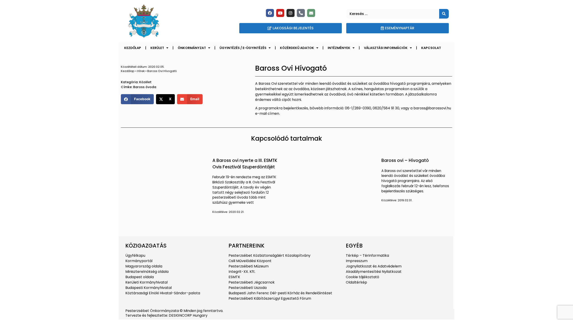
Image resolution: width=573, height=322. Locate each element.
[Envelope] (311, 13)
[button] (137, 99)
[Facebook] (270, 13)
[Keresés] (444, 14)
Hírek (141, 71)
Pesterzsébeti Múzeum (249, 266)
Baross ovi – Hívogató (405, 160)
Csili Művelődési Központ (250, 260)
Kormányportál (138, 260)
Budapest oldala (139, 277)
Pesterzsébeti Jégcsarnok (252, 282)
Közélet (145, 82)
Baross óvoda (144, 87)
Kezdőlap (132, 48)
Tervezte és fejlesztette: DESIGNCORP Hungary (166, 315)
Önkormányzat (192, 48)
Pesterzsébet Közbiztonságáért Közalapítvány (269, 255)
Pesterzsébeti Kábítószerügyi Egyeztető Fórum (270, 298)
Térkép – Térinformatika (367, 255)
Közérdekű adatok (297, 48)
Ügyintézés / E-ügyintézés (243, 48)
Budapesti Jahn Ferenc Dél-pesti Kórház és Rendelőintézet (280, 293)
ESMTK (234, 277)
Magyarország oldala (143, 266)
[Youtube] (280, 13)
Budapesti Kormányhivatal (148, 287)
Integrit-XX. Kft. (242, 271)
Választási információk (386, 48)
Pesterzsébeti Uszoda (248, 287)
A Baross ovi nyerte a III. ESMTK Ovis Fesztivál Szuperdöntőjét (244, 163)
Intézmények (339, 48)
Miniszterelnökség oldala (147, 271)
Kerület (157, 48)
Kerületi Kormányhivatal (146, 282)
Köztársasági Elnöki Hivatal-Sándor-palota (162, 293)
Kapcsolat (431, 48)
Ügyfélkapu (135, 255)
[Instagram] (290, 13)
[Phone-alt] (301, 13)
